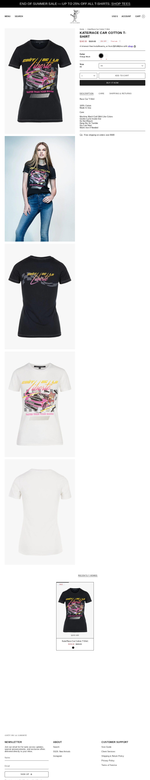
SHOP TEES (120, 4)
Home (82, 29)
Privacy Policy (108, 760)
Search (56, 747)
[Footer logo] (16, 735)
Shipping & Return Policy (113, 756)
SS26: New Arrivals (61, 751)
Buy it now (112, 83)
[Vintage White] (77, 648)
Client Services (108, 751)
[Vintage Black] (73, 648)
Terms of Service (109, 765)
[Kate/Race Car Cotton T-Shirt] (75, 610)
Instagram (57, 756)
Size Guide (106, 747)
